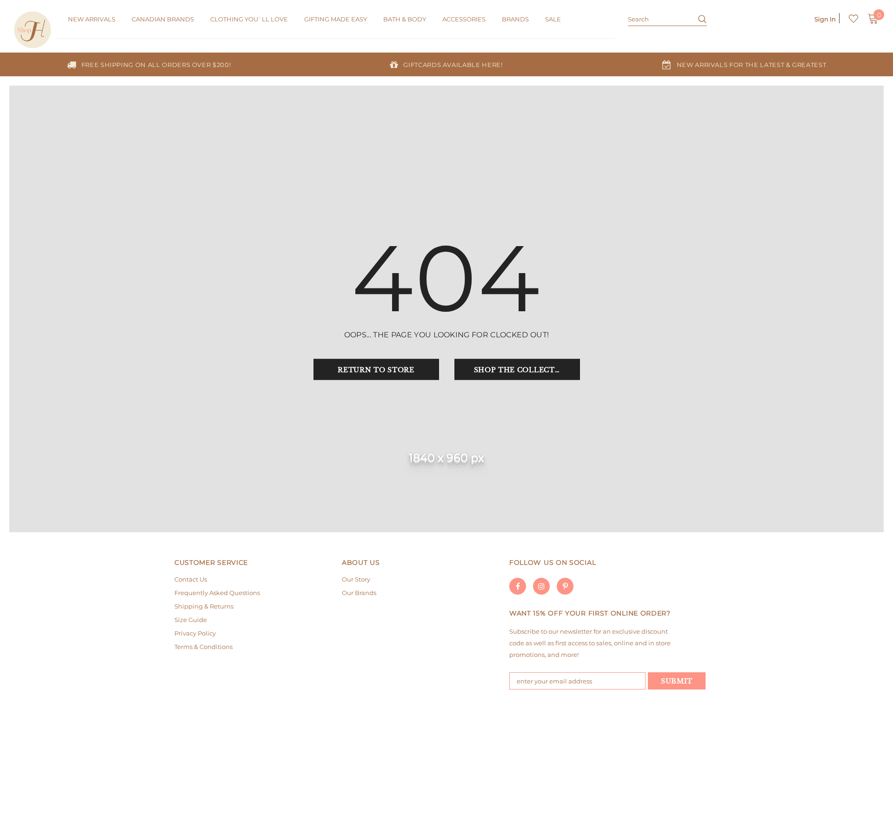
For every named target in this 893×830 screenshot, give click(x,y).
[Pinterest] (565, 586)
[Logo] (33, 29)
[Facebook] (517, 586)
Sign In (825, 19)
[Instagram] (541, 586)
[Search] (699, 19)
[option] (149, 64)
